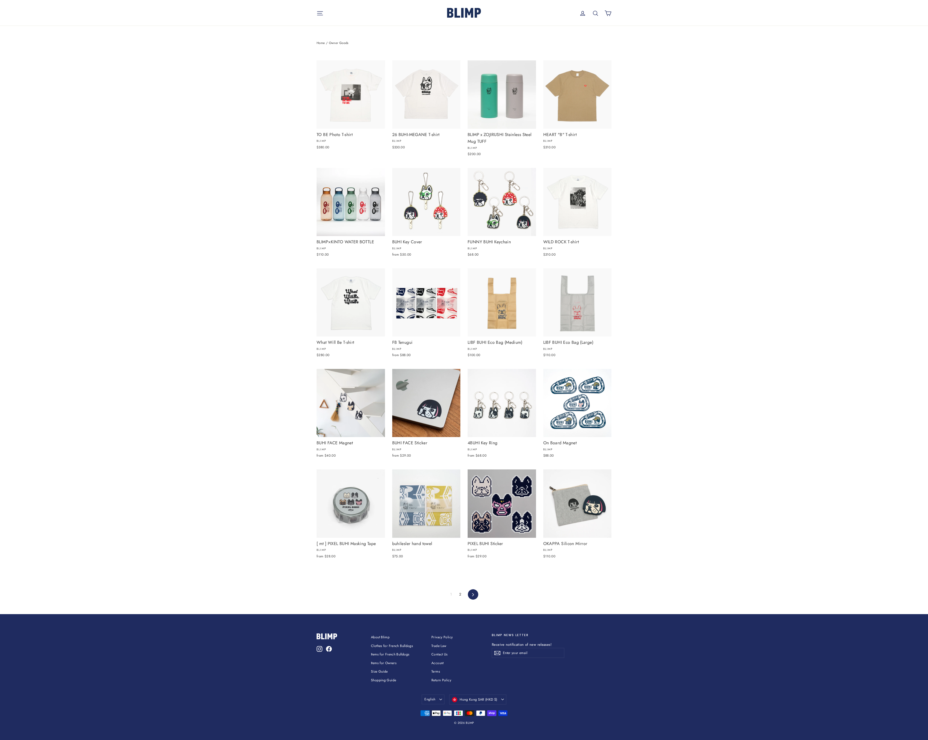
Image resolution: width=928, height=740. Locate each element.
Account (437, 663)
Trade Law (438, 645)
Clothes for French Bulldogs (392, 645)
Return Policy (441, 680)
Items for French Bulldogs (390, 654)
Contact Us (439, 654)
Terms (435, 671)
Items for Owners (384, 663)
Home (321, 43)
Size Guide (379, 671)
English (429, 699)
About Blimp (380, 637)
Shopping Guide (383, 680)
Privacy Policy (442, 637)
